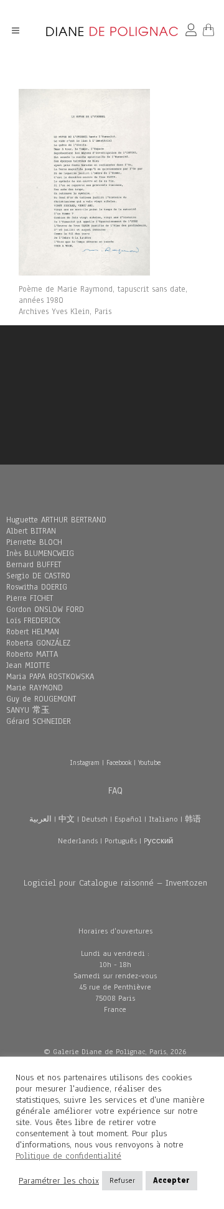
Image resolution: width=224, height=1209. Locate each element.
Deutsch (95, 819)
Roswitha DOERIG (36, 587)
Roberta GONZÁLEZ (38, 643)
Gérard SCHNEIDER (38, 721)
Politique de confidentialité (68, 1156)
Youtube (149, 762)
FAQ (115, 790)
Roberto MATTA (32, 654)
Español (128, 819)
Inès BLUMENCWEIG (40, 553)
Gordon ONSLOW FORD (45, 609)
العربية (40, 819)
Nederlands (78, 841)
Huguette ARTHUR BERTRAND (56, 520)
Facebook (118, 762)
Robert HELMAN (32, 631)
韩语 (193, 819)
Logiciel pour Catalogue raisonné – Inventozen (115, 883)
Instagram (85, 762)
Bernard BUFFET (34, 564)
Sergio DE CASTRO (38, 575)
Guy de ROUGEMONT (41, 699)
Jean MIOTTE (28, 665)
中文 (66, 819)
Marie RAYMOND (34, 687)
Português (121, 841)
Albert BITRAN (31, 531)
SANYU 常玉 (28, 710)
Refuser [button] (122, 1180)
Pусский (158, 841)
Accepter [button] (171, 1180)
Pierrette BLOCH (34, 542)
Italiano (163, 819)
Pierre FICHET (30, 598)
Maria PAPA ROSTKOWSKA (50, 676)
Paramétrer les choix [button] (59, 1181)
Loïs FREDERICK (33, 620)
